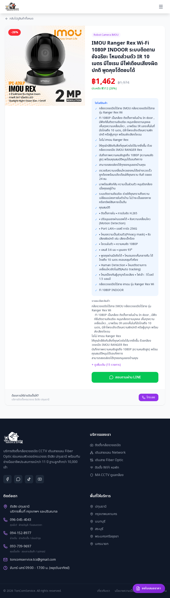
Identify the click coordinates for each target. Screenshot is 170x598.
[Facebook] (7, 479)
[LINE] (18, 479)
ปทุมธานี (101, 506)
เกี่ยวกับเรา (103, 591)
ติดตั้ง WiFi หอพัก (107, 467)
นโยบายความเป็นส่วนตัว (128, 591)
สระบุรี (99, 528)
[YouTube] (40, 479)
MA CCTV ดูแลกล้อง (109, 475)
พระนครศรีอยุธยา (107, 536)
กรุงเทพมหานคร (106, 514)
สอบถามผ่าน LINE (128, 377)
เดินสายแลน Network (110, 452)
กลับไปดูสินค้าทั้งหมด (21, 19)
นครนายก (101, 543)
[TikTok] (29, 479)
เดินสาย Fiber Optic (109, 460)
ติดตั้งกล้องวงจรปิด (108, 445)
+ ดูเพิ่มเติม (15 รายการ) (106, 365)
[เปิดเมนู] (161, 6)
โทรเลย (151, 397)
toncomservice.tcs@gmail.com (33, 559)
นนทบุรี (100, 521)
